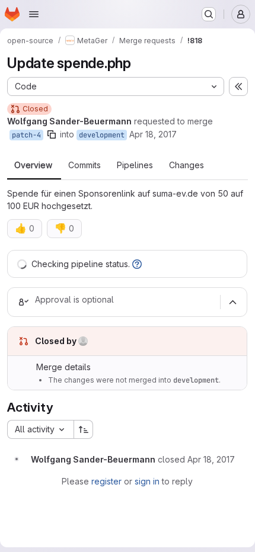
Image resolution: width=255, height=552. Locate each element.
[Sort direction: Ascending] (83, 429)
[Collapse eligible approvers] (232, 302)
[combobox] (40, 429)
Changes (186, 165)
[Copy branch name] (51, 134)
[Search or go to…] (209, 14)
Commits (84, 165)
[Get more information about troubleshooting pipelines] (137, 264)
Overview (33, 165)
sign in (147, 481)
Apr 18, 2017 (153, 134)
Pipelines (135, 165)
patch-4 (26, 135)
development (102, 135)
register (106, 481)
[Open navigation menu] (33, 14)
